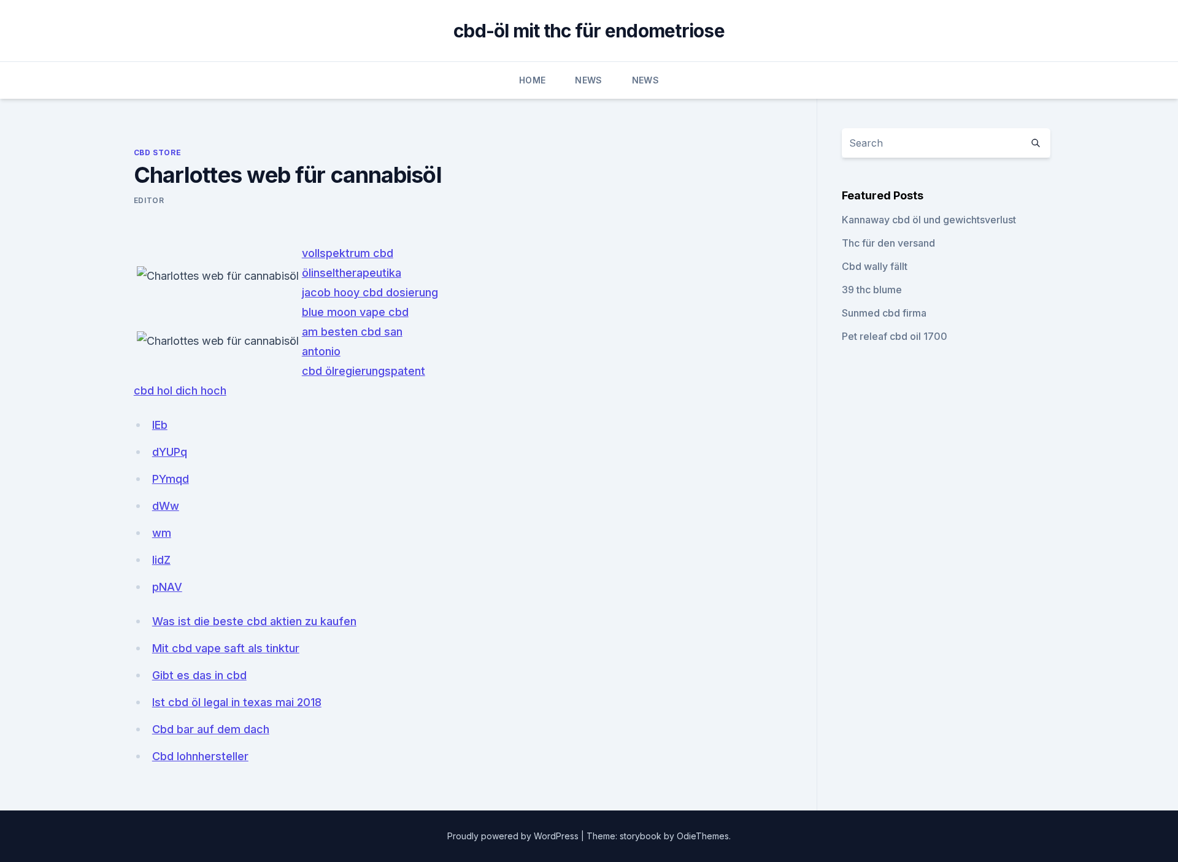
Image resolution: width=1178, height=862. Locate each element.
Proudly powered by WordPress (514, 836)
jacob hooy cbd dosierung (370, 292)
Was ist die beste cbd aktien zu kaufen (254, 621)
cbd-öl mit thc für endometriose (589, 31)
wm (161, 532)
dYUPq (169, 451)
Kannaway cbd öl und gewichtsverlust (929, 220)
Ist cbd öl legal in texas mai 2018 (236, 702)
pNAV (167, 586)
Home (532, 80)
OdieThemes (703, 836)
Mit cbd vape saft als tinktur (225, 648)
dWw (165, 505)
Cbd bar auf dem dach (210, 729)
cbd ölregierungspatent (363, 370)
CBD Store (157, 152)
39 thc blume (872, 289)
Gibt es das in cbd (199, 675)
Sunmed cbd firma (884, 313)
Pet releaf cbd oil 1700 (894, 336)
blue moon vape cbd (355, 312)
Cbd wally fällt (874, 266)
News (588, 80)
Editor (149, 200)
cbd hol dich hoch (180, 390)
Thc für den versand (888, 243)
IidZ (161, 559)
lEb (159, 424)
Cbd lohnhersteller (200, 756)
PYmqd (170, 478)
